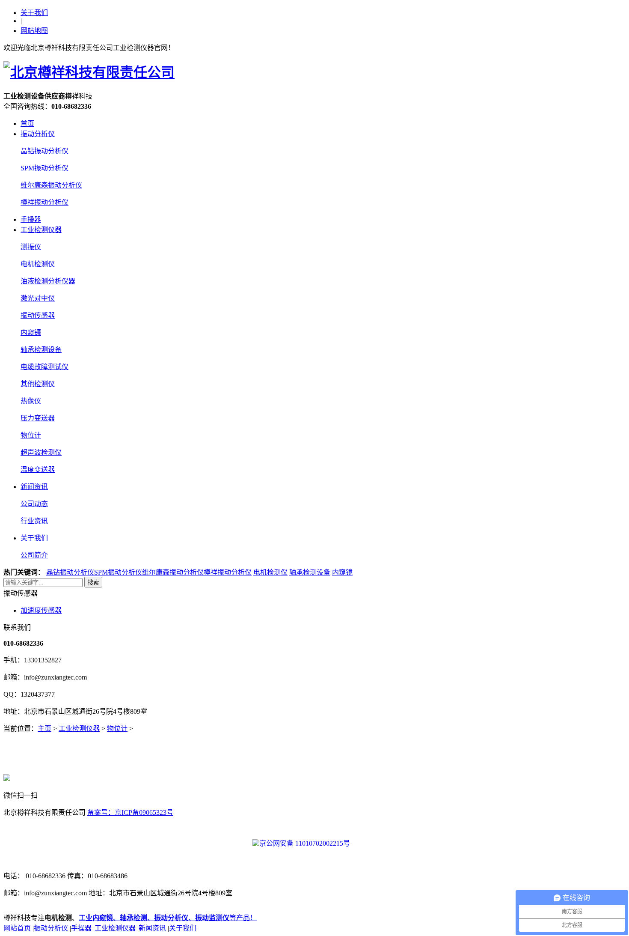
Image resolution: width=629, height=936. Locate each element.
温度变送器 (38, 469)
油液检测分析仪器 (48, 281)
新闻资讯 (34, 486)
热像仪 (31, 401)
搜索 (93, 582)
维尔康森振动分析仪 (51, 185)
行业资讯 (34, 521)
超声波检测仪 (41, 452)
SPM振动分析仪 (44, 168)
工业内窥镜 (96, 917)
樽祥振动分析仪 (44, 202)
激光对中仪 (38, 298)
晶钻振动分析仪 (44, 151)
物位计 (31, 435)
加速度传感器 (41, 610)
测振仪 (31, 246)
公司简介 (34, 555)
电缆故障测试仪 (44, 366)
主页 (44, 728)
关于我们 (34, 12)
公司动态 (34, 503)
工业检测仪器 (41, 229)
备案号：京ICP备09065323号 (130, 812)
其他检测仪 (38, 384)
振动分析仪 (38, 133)
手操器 (31, 219)
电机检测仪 (38, 264)
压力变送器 (38, 418)
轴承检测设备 (41, 349)
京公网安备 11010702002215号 (304, 843)
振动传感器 (38, 315)
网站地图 (34, 30)
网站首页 (17, 928)
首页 (27, 123)
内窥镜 (31, 332)
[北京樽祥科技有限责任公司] (89, 72)
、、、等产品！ (185, 917)
